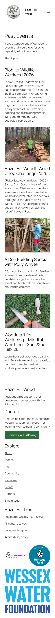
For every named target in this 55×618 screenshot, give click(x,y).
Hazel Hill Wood (31, 11)
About (8, 453)
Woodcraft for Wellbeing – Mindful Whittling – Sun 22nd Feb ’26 (25, 342)
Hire (7, 466)
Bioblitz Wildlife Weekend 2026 (20, 72)
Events (9, 487)
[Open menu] (48, 12)
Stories (9, 460)
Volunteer (11, 480)
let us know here (27, 51)
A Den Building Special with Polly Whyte (27, 262)
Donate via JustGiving (22, 435)
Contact (10, 493)
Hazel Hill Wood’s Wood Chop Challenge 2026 (27, 171)
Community (12, 473)
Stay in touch (13, 500)
